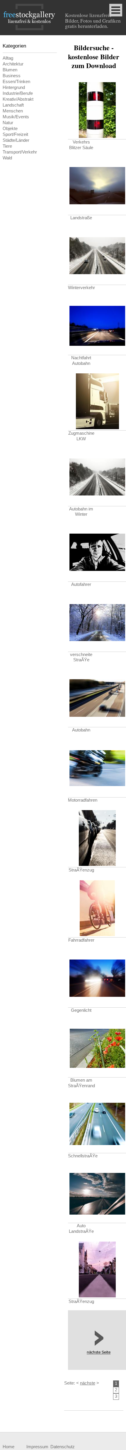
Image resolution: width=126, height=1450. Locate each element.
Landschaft (13, 105)
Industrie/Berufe (18, 93)
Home (8, 1446)
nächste (87, 1383)
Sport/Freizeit (15, 134)
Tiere (7, 146)
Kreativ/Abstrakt (18, 99)
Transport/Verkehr (20, 152)
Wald (7, 158)
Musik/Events (16, 116)
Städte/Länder (16, 140)
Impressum (37, 1446)
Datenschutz (62, 1446)
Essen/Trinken (16, 81)
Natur (8, 122)
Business (12, 75)
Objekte (10, 128)
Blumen (10, 70)
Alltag (8, 58)
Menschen (13, 111)
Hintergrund (14, 87)
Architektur (13, 64)
